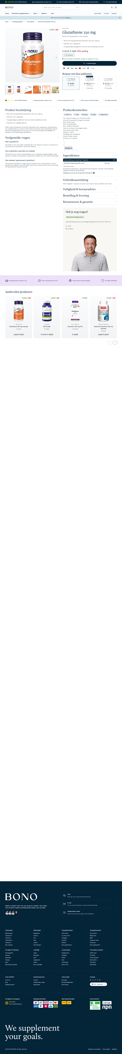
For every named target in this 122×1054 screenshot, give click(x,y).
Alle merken (93, 964)
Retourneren (65, 984)
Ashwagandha (9, 953)
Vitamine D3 (8, 935)
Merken (44, 13)
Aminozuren (65, 933)
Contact (106, 13)
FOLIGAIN (92, 955)
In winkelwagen (91, 63)
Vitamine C (8, 938)
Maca (6, 962)
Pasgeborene (65, 953)
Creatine (64, 940)
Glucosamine (93, 933)
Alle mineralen (37, 945)
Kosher (35, 962)
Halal (34, 957)
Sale (52, 13)
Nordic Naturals (94, 957)
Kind (63, 960)
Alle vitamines (9, 945)
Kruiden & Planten (12, 950)
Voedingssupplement (17, 21)
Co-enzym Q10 (66, 935)
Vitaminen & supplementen (20, 13)
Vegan (35, 953)
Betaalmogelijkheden (67, 982)
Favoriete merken (96, 950)
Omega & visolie (94, 940)
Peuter (63, 957)
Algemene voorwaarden (94, 1049)
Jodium (35, 942)
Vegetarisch (36, 960)
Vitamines (9, 930)
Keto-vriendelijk (37, 964)
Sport (35, 13)
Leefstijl (36, 950)
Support (114, 13)
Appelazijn (8, 957)
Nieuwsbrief (36, 984)
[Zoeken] (77, 7)
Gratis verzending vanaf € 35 (66, 2)
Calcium (35, 935)
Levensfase (66, 950)
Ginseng (7, 960)
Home (7, 13)
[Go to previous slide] (109, 342)
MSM (91, 938)
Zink (34, 938)
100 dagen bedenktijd (111, 2)
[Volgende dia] (56, 57)
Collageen (64, 938)
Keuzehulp (97, 13)
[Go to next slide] (115, 342)
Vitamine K (8, 942)
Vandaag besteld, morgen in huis (43, 2)
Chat (69, 226)
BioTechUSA (93, 960)
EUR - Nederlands (97, 984)
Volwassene (65, 962)
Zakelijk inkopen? (10, 984)
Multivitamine (8, 933)
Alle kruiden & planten (11, 964)
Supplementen (67, 930)
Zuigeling (64, 955)
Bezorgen (64, 980)
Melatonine (93, 935)
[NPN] (107, 1005)
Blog (6, 982)
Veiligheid (114, 1049)
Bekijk (68, 17)
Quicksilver (93, 962)
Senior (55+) (65, 964)
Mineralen (37, 930)
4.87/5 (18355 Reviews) (21, 2)
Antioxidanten (30, 21)
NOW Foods (65, 28)
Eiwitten (64, 942)
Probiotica (93, 942)
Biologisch (36, 955)
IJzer (34, 940)
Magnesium (36, 933)
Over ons (7, 980)
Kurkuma (7, 955)
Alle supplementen (67, 945)
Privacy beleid (106, 1049)
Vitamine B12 (8, 940)
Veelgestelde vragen (39, 982)
